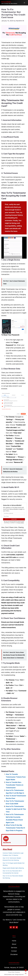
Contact (14, 951)
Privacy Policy (11, 972)
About (14, 944)
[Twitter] (14, 927)
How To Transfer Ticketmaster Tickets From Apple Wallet (16, 776)
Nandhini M (7, 842)
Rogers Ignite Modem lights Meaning (13, 868)
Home (14, 941)
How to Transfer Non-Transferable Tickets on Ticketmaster (14, 785)
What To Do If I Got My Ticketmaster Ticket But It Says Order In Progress (15, 827)
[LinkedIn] (11, 927)
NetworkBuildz (6, 2)
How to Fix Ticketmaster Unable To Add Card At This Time (16, 809)
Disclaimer (14, 954)
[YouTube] (16, 927)
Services (14, 947)
